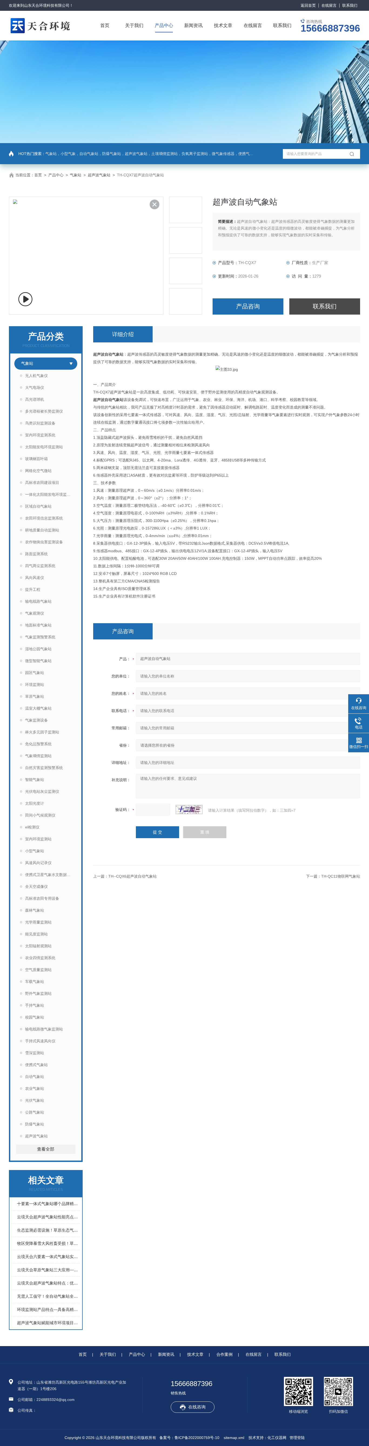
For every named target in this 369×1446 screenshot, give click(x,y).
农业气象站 (34, 1088)
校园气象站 (34, 1017)
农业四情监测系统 (40, 958)
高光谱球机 (34, 399)
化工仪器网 (276, 1437)
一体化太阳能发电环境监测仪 (49, 494)
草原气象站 (34, 696)
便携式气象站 (36, 1065)
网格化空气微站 (38, 470)
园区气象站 (34, 672)
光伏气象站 (34, 1100)
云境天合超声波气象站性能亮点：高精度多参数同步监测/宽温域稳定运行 (48, 1217)
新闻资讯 (193, 25)
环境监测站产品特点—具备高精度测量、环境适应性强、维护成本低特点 (48, 1309)
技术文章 (223, 25)
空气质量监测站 (38, 970)
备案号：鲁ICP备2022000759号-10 (189, 1437)
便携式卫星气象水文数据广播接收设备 (51, 874)
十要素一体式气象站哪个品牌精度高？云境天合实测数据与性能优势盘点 (48, 1203)
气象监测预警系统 (40, 637)
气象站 (75, 175)
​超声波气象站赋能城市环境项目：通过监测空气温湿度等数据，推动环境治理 (48, 1322)
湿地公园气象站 (38, 649)
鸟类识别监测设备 (40, 423)
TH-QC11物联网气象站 (340, 876)
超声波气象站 (99, 175)
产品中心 (164, 25)
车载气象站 (34, 981)
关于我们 (134, 25)
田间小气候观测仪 (40, 815)
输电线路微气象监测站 (44, 1029)
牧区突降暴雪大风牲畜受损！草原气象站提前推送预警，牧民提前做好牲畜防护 (48, 1243)
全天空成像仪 (36, 886)
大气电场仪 (34, 387)
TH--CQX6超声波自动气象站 (132, 876)
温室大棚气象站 (38, 708)
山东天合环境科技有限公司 (46, 5)
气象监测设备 (36, 720)
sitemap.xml (234, 1437)
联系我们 (349, 5)
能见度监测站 (36, 934)
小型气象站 (34, 851)
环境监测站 (34, 684)
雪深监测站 (34, 1053)
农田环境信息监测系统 (44, 518)
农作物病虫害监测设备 (44, 542)
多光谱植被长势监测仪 (44, 411)
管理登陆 (297, 1437)
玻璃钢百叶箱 (36, 459)
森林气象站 (34, 910)
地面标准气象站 (38, 625)
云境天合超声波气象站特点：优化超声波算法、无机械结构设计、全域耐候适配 (48, 1283)
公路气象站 (34, 1112)
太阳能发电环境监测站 (44, 447)
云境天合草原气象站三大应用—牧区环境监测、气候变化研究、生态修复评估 (48, 1270)
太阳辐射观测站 (38, 946)
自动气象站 (34, 1076)
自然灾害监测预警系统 (44, 768)
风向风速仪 (34, 577)
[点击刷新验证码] (189, 809)
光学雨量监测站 (38, 922)
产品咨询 (248, 306)
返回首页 (308, 5)
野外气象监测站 (38, 993)
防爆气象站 (34, 1124)
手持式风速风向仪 (40, 1041)
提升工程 (32, 589)
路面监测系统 (36, 554)
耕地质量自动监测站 (42, 530)
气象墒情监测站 (38, 756)
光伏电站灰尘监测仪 (42, 791)
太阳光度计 (34, 803)
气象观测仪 (34, 613)
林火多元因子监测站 (42, 732)
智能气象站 (34, 779)
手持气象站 (34, 1005)
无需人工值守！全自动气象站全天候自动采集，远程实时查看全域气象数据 (48, 1296)
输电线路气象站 (38, 601)
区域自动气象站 (38, 506)
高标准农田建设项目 (42, 482)
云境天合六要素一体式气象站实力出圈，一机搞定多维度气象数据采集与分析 (48, 1256)
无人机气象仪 (36, 375)
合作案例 (224, 1354)
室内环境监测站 (38, 839)
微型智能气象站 (38, 661)
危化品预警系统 (38, 744)
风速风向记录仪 (38, 863)
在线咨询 (197, 1407)
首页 (104, 25)
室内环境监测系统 (40, 435)
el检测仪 (32, 827)
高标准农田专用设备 (42, 898)
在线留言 (329, 5)
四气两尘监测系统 (40, 566)
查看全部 (45, 1149)
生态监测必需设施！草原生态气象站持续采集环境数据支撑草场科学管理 (48, 1230)
